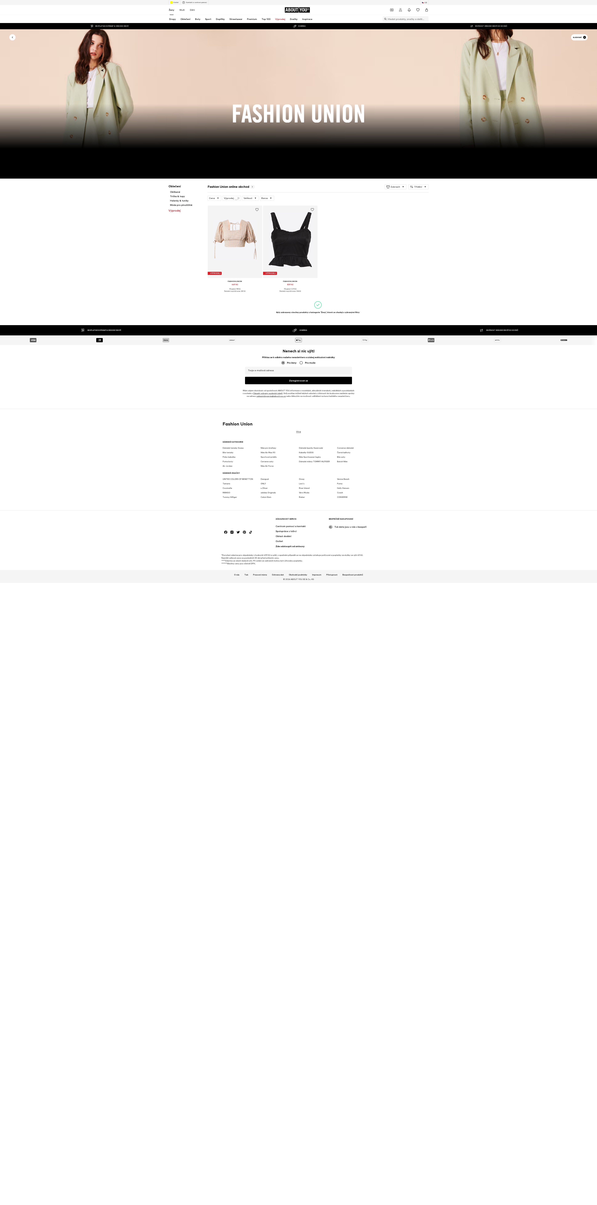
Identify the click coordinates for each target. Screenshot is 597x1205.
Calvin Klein (266, 497)
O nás (236, 575)
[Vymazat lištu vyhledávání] (426, 19)
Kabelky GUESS (306, 452)
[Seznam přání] (418, 10)
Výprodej (229, 198)
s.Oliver (264, 488)
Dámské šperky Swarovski (311, 448)
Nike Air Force (267, 466)
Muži (182, 10)
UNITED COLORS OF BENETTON (238, 479)
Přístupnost (332, 575)
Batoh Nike (342, 461)
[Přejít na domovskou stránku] (239, 520)
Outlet (175, 2)
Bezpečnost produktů (352, 575)
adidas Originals (268, 493)
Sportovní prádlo (269, 457)
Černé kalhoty (343, 452)
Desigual (265, 479)
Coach (340, 493)
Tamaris (226, 484)
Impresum (316, 575)
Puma (339, 484)
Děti (192, 10)
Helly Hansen (343, 488)
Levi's (301, 484)
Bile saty (341, 457)
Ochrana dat (278, 575)
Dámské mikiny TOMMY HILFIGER (314, 461)
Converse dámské (345, 448)
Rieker (302, 497)
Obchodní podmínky (298, 575)
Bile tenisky (228, 452)
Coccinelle (227, 488)
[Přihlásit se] (400, 10)
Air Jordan (227, 466)
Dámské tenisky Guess (233, 448)
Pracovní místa (260, 575)
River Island (304, 488)
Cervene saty (267, 461)
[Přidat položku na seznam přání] (257, 210)
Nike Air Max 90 (268, 452)
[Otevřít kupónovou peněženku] (392, 10)
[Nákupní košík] (426, 10)
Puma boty (228, 461)
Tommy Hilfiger (230, 497)
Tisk (246, 575)
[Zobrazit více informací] (235, 293)
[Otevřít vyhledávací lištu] (384, 19)
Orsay (302, 479)
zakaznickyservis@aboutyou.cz (271, 396)
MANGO (226, 493)
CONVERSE (342, 497)
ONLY (263, 484)
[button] (395, 186)
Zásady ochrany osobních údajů (267, 393)
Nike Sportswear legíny (310, 457)
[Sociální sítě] (226, 532)
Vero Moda (304, 493)
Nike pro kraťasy (268, 448)
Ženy (171, 10)
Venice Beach (343, 479)
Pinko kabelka (229, 457)
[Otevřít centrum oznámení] (409, 10)
